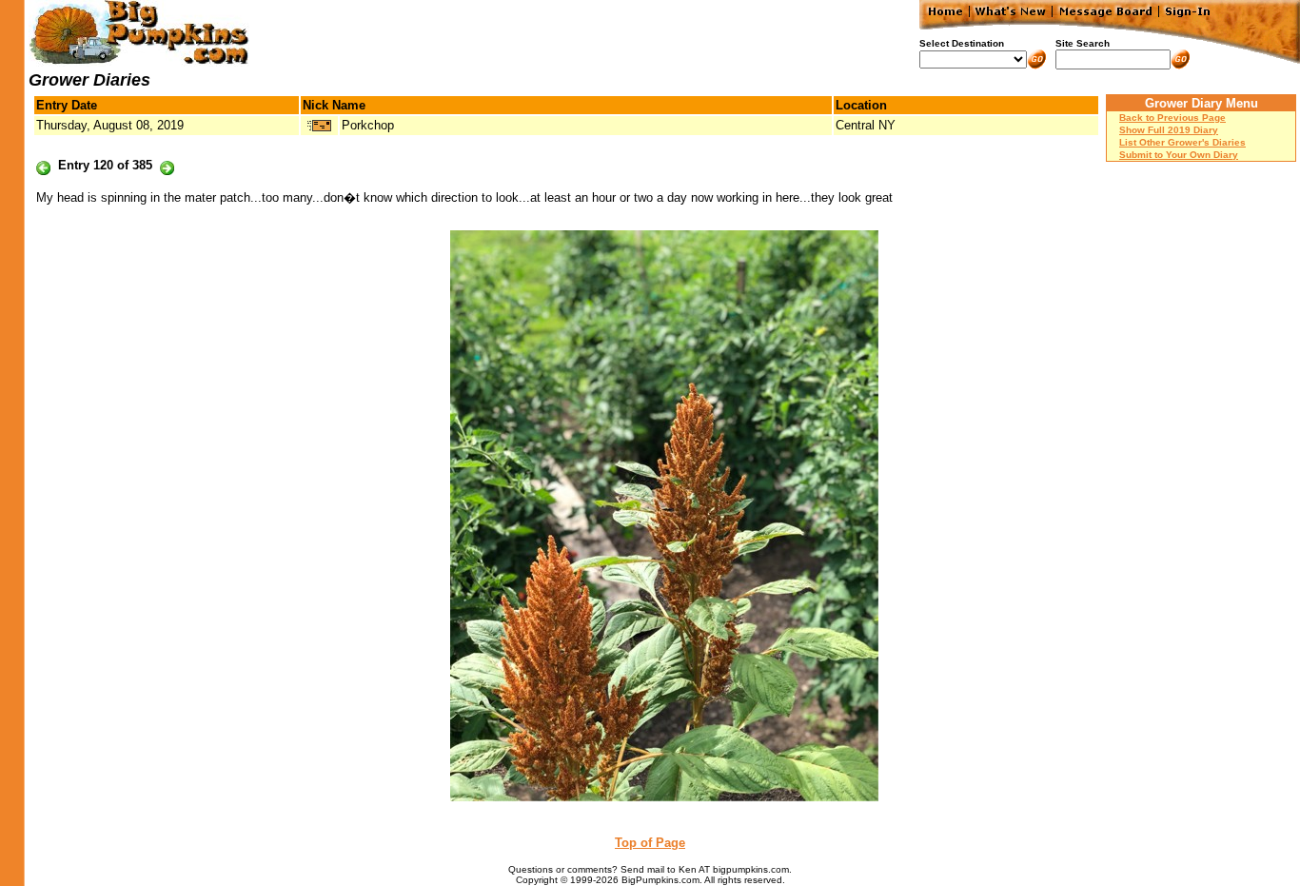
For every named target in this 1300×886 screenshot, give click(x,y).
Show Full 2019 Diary (1168, 130)
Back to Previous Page (1172, 117)
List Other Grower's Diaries (1182, 142)
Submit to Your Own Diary (1178, 154)
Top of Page (650, 843)
